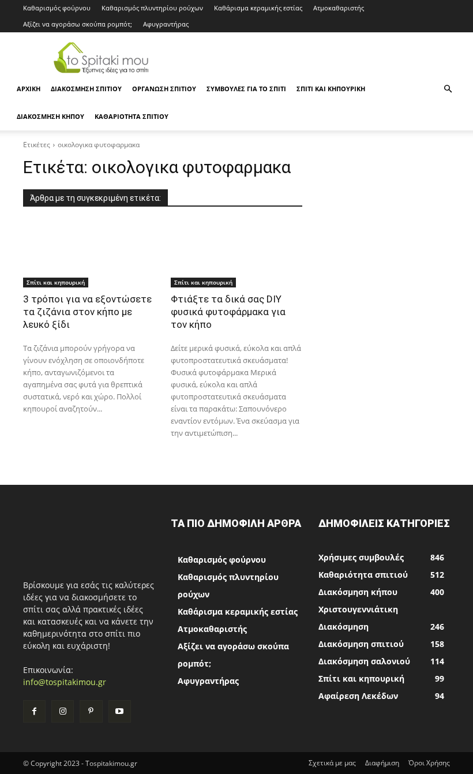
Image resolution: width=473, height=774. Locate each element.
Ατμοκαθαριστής (338, 7)
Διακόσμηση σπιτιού (86, 88)
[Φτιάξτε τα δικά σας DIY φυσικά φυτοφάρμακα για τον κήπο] (236, 254)
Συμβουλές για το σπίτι (246, 88)
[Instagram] (62, 711)
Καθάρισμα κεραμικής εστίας (258, 7)
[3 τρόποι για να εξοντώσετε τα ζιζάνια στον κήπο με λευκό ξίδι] (89, 254)
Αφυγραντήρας (166, 24)
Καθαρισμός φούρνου (57, 7)
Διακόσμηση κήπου (50, 116)
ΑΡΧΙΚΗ (28, 88)
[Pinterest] (91, 711)
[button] (447, 89)
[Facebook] (34, 711)
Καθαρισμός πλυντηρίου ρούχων (152, 7)
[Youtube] (119, 711)
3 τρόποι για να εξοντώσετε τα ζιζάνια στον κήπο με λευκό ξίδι (87, 311)
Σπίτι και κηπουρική (330, 88)
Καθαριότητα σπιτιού (131, 116)
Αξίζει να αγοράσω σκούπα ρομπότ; (77, 24)
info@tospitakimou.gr (64, 681)
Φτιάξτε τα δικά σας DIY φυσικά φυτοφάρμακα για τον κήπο (228, 311)
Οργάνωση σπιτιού (164, 88)
